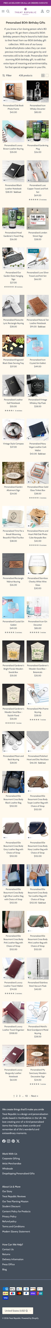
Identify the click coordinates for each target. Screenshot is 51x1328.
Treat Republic (15, 1318)
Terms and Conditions (13, 1226)
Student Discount (11, 1206)
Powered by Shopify (30, 1318)
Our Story (7, 1191)
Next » (34, 1096)
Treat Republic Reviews (14, 1196)
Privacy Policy (9, 1216)
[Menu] (3, 11)
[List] (47, 75)
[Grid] (43, 75)
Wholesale (7, 1168)
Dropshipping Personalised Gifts (18, 1173)
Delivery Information (13, 1259)
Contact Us (8, 1249)
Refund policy (9, 1221)
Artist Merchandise (11, 1163)
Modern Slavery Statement (16, 1231)
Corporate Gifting (11, 1158)
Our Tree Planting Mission (15, 1201)
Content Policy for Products (16, 1211)
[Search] (9, 11)
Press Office (8, 1264)
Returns (6, 1254)
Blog (4, 1269)
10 (26, 1096)
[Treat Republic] (25, 11)
